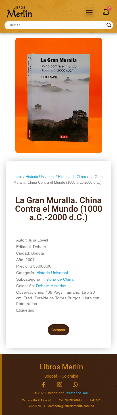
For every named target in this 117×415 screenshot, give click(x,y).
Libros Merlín (61, 367)
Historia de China (72, 177)
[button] (89, 12)
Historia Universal (40, 177)
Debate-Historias (51, 285)
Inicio (17, 177)
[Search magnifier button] (109, 25)
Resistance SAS (76, 393)
